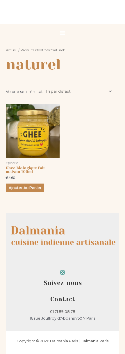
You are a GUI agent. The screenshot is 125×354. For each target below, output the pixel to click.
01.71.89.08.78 (62, 311)
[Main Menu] (62, 32)
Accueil (11, 50)
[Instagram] (62, 272)
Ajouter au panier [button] (25, 188)
